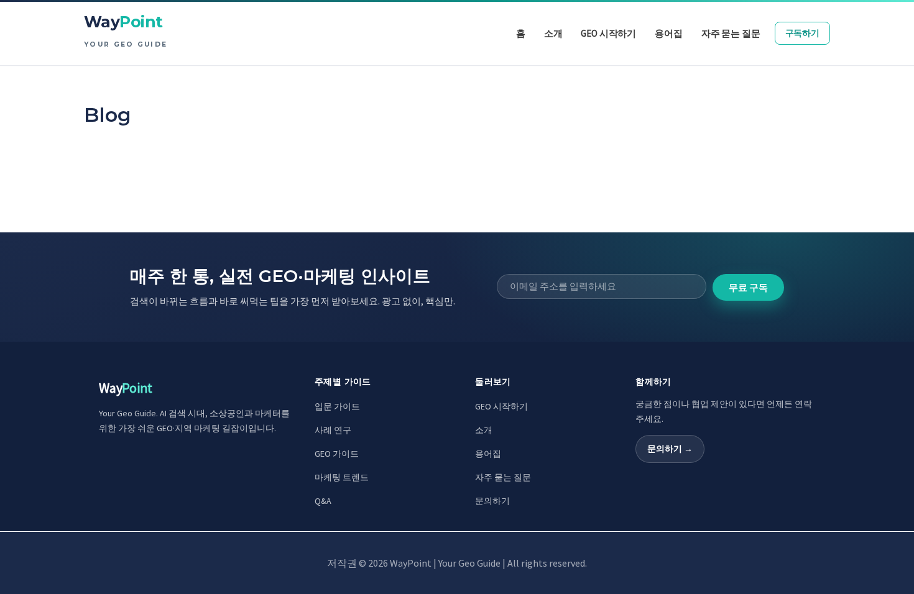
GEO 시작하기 (501, 406)
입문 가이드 (337, 406)
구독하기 (802, 33)
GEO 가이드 (337, 453)
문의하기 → (670, 448)
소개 (483, 430)
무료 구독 (748, 287)
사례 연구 (333, 430)
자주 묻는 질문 (503, 477)
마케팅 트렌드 (342, 477)
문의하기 (492, 500)
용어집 (488, 453)
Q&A (323, 500)
